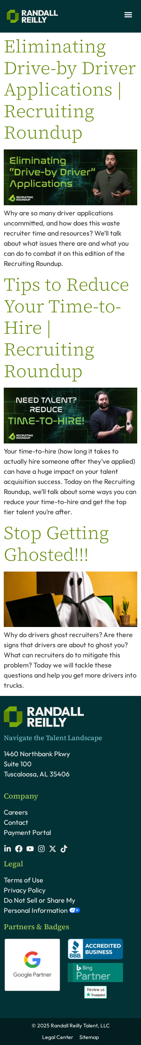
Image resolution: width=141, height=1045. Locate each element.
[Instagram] (41, 848)
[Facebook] (19, 848)
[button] (128, 14)
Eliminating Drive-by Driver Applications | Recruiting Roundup (70, 89)
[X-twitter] (52, 848)
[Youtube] (30, 848)
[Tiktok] (64, 848)
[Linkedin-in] (7, 848)
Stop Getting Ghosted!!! (56, 543)
